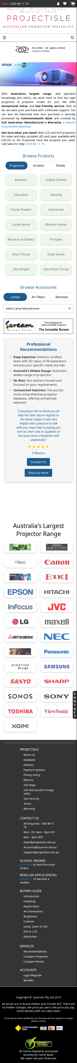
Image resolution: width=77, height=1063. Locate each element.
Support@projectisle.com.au (41, 852)
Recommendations (35, 951)
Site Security (31, 798)
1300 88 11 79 (19, 3)
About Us (29, 755)
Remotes (62, 297)
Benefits (29, 980)
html (32, 790)
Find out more (38, 473)
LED (45, 926)
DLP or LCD (30, 931)
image (50, 790)
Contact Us (38, 462)
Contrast (29, 921)
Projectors (16, 165)
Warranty (29, 808)
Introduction (31, 896)
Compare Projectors (36, 956)
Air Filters (38, 297)
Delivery (29, 765)
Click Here (26, 864)
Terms (27, 803)
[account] (59, 3)
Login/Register (33, 975)
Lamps (15, 297)
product (40, 790)
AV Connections (33, 911)
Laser (35, 926)
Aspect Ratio (31, 906)
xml (26, 790)
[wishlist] (66, 3)
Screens (38, 165)
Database (29, 760)
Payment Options (34, 770)
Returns (28, 780)
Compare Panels (34, 961)
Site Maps (30, 785)
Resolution (30, 936)
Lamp (27, 926)
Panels (60, 165)
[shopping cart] (73, 3)
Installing (30, 901)
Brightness (30, 916)
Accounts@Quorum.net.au (40, 847)
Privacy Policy (32, 775)
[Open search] (72, 38)
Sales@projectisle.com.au (40, 842)
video (27, 793)
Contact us (26, 879)
